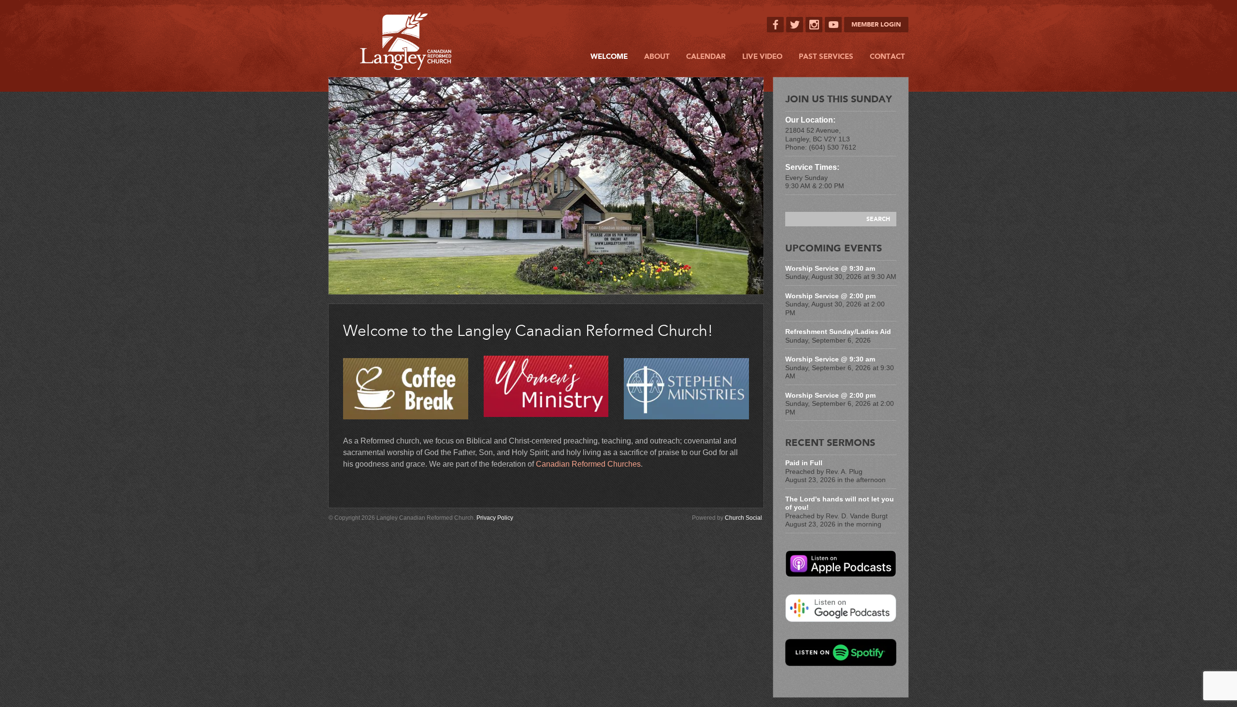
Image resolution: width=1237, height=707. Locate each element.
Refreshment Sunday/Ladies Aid (838, 331)
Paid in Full (803, 463)
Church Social (743, 517)
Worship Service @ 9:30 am (830, 268)
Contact (887, 56)
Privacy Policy (494, 517)
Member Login (876, 24)
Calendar (706, 56)
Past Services (826, 56)
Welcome (609, 56)
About (657, 56)
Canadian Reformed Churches (588, 464)
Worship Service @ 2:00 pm (830, 296)
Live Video (762, 56)
